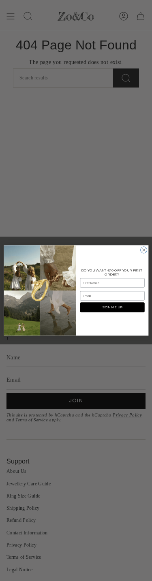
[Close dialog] (143, 250)
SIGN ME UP (112, 307)
